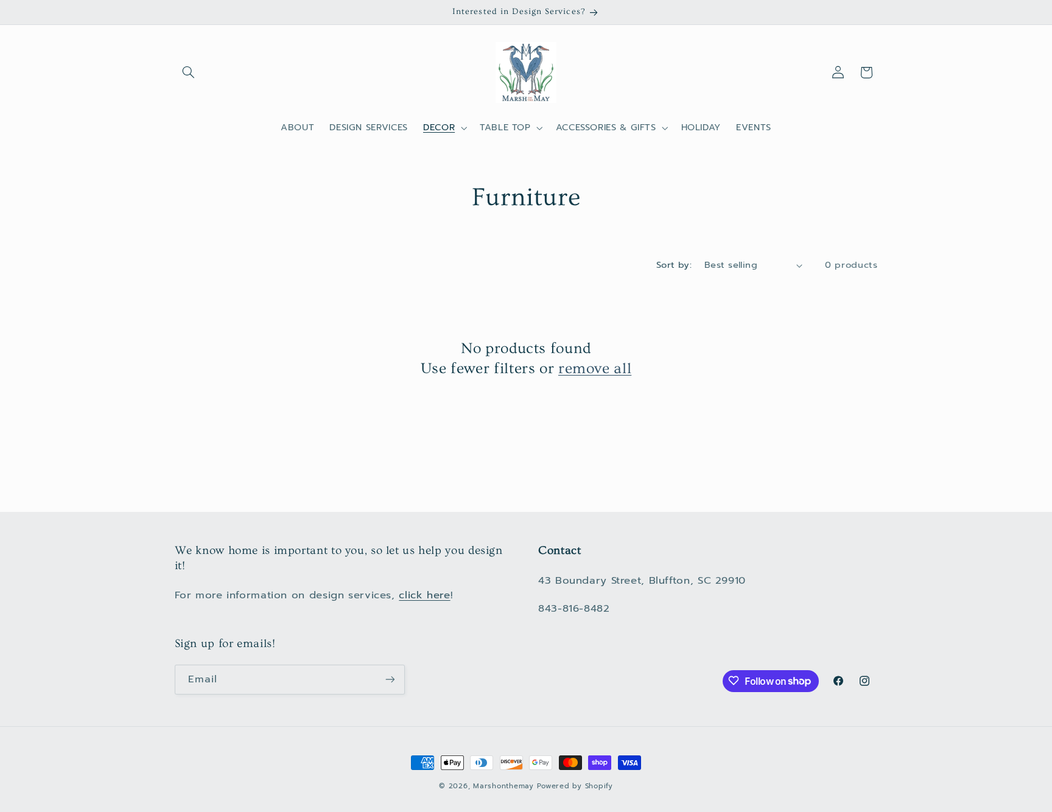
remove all (594, 368)
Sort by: (674, 264)
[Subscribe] (390, 679)
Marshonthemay (503, 785)
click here (424, 595)
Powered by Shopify (574, 785)
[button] (189, 72)
